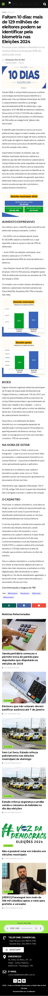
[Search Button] (44, 4)
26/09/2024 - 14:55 (14, 63)
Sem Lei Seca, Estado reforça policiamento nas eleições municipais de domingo (20, 756)
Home (4, 12)
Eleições (11, 12)
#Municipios (8, 597)
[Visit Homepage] (24, 4)
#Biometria (12, 593)
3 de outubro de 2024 (12, 763)
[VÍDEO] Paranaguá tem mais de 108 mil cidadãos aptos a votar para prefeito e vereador (23, 901)
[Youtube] (19, 981)
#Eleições (36, 593)
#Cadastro (25, 593)
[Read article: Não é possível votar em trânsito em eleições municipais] (24, 832)
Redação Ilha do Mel (15, 60)
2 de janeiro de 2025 (12, 714)
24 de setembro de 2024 (13, 858)
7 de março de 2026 (11, 667)
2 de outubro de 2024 (12, 812)
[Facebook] (24, 981)
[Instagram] (15, 981)
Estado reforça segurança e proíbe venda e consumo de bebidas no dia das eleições (23, 805)
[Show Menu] (3, 4)
